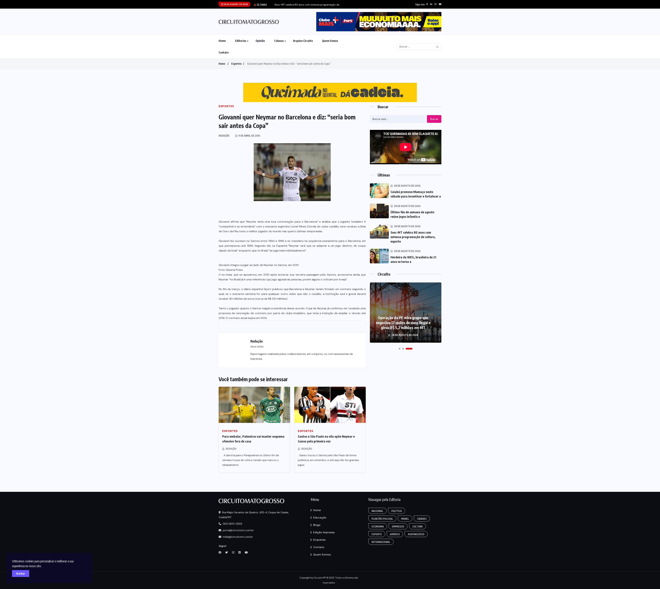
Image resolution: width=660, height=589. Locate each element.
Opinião (260, 40)
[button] (399, 349)
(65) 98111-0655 (232, 524)
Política (396, 511)
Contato (224, 52)
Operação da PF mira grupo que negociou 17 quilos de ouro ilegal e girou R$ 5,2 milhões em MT (403, 322)
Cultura (417, 526)
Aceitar (20, 573)
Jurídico (395, 534)
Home (222, 40)
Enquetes (319, 540)
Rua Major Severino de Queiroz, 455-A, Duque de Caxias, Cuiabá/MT (254, 515)
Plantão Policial (382, 518)
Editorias (240, 40)
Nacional (377, 511)
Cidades (422, 518)
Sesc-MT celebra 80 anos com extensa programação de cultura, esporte (413, 236)
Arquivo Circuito (303, 40)
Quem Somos (330, 40)
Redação (231, 448)
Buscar (434, 119)
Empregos (398, 526)
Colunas (279, 40)
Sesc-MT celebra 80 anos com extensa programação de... (307, 4)
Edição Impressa (323, 532)
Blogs (316, 525)
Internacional (381, 541)
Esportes (236, 63)
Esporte (377, 534)
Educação (319, 517)
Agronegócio (416, 534)
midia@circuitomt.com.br (237, 537)
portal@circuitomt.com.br (238, 530)
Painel (405, 518)
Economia (378, 526)
